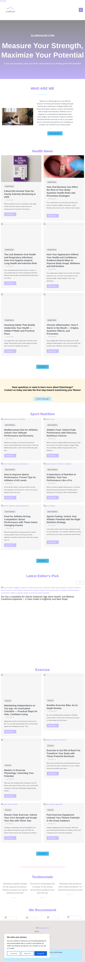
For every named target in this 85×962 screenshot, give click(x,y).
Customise (13, 953)
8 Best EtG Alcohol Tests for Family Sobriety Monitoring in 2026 (20, 194)
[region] (27, 946)
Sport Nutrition (10, 425)
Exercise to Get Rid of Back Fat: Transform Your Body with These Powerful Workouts (64, 753)
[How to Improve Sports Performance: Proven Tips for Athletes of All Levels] (14, 464)
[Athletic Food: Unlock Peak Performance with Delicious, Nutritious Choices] (49, 419)
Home (37, 932)
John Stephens (10, 717)
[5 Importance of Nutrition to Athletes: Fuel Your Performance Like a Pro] (57, 464)
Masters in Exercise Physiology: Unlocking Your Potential (19, 773)
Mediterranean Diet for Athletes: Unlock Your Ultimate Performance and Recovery (21, 433)
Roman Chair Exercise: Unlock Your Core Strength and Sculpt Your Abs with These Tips (20, 818)
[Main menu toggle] (81, 10)
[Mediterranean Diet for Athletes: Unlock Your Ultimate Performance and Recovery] (13, 419)
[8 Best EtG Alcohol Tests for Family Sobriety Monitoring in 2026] (21, 168)
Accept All (40, 953)
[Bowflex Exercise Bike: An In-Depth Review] (64, 685)
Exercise (8, 701)
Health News (9, 186)
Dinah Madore (10, 200)
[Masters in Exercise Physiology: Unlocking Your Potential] (21, 750)
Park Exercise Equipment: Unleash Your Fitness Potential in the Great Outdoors (63, 818)
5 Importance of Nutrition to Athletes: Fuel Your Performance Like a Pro (61, 477)
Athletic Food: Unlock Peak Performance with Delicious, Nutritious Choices (62, 433)
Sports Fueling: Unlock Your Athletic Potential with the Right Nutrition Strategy (63, 519)
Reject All (27, 953)
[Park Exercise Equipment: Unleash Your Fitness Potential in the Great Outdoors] (53, 804)
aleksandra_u (9, 438)
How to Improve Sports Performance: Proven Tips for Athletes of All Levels (20, 477)
